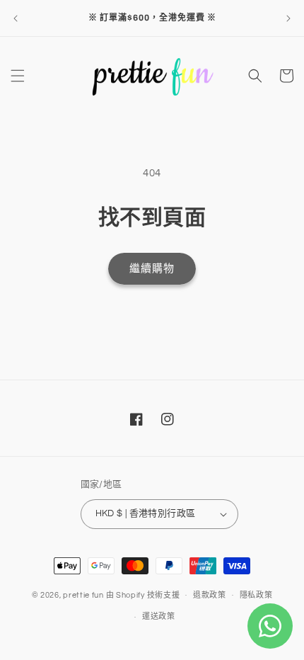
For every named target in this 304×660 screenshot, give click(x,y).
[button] (17, 75)
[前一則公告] (15, 18)
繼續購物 (152, 268)
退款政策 (209, 595)
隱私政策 (256, 595)
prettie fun (83, 594)
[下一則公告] (288, 18)
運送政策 (158, 616)
